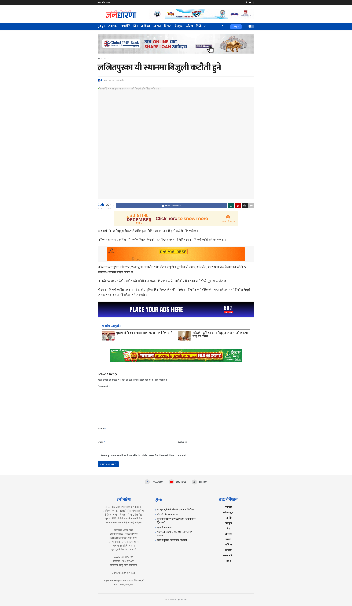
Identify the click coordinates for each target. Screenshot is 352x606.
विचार (167, 26)
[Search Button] (223, 26)
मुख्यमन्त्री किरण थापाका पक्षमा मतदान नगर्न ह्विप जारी (144, 333)
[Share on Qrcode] (238, 205)
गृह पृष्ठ (101, 26)
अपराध (228, 534)
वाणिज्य (145, 26)
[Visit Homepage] (121, 14)
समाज (228, 539)
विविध (199, 26)
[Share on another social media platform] (251, 205)
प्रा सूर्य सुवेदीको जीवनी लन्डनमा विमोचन (176, 510)
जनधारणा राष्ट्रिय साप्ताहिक (179, 599)
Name (102, 429)
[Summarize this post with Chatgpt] (245, 205)
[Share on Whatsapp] (231, 205)
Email (101, 442)
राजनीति (125, 26)
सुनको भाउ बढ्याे (164, 527)
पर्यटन (189, 26)
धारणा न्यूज (107, 80)
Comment (104, 386)
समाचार (113, 26)
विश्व (135, 26)
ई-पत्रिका (236, 27)
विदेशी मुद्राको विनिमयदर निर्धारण (172, 540)
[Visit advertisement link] (201, 13)
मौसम (228, 561)
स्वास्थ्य (157, 26)
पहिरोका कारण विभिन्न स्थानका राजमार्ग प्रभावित (174, 533)
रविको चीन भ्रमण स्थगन (167, 514)
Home (100, 58)
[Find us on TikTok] (253, 2)
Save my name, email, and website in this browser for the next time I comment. (143, 455)
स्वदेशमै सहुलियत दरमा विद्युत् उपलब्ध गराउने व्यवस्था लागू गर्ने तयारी (220, 335)
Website (182, 442)
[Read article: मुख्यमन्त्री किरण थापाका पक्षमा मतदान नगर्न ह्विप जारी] (108, 336)
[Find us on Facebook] (246, 2)
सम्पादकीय (228, 555)
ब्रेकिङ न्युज (228, 512)
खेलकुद (178, 26)
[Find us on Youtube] (250, 2)
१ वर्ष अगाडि (119, 80)
